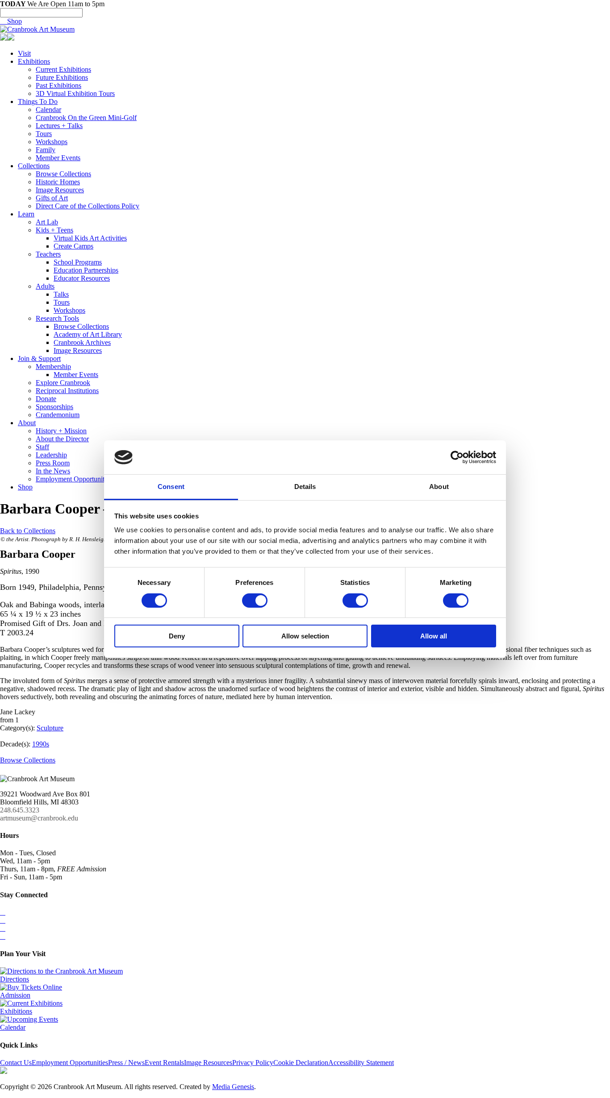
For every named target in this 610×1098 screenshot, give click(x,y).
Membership (53, 366)
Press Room (53, 463)
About (27, 423)
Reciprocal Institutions (67, 390)
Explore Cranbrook (63, 382)
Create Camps (73, 246)
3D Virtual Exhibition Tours (75, 93)
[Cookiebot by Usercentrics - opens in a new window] (457, 457)
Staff (42, 447)
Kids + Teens (54, 230)
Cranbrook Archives (82, 342)
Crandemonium (57, 414)
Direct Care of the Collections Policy (87, 206)
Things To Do (38, 101)
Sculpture (50, 728)
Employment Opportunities (74, 479)
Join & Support (39, 358)
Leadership (51, 455)
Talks (61, 294)
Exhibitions (34, 61)
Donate (46, 398)
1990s (40, 744)
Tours (44, 133)
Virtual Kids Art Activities (90, 238)
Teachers (48, 254)
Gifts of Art (52, 198)
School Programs (78, 262)
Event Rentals (164, 1062)
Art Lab (47, 222)
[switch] (254, 600)
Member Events (58, 158)
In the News (53, 471)
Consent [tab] (171, 486)
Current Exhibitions (63, 69)
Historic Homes (58, 182)
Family (45, 149)
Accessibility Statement (361, 1062)
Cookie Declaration (300, 1062)
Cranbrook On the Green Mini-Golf (86, 117)
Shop (11, 21)
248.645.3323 (19, 810)
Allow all (433, 636)
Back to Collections (27, 530)
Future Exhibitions (62, 77)
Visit (24, 53)
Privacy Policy (252, 1062)
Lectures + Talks (59, 125)
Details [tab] (305, 486)
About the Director (62, 439)
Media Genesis (233, 1086)
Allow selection (305, 636)
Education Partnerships (86, 270)
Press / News (126, 1062)
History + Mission (61, 431)
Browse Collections (63, 174)
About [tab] (439, 486)
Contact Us (16, 1062)
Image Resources (60, 190)
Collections (34, 166)
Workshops (51, 141)
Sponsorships (54, 406)
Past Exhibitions (58, 85)
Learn (26, 214)
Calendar (48, 109)
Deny (177, 636)
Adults (45, 286)
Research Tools (57, 318)
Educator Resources (82, 278)
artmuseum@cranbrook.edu (39, 818)
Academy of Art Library (88, 334)
